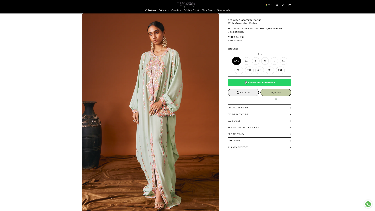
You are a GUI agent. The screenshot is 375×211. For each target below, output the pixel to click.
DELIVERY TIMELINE (238, 114)
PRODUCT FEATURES (238, 108)
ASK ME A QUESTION (238, 147)
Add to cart (245, 92)
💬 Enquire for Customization (260, 82)
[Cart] (290, 5)
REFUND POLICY (236, 134)
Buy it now (276, 92)
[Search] (277, 5)
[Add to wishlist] (275, 99)
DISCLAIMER (234, 141)
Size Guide (233, 48)
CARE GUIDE (234, 121)
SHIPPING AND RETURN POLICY (243, 127)
